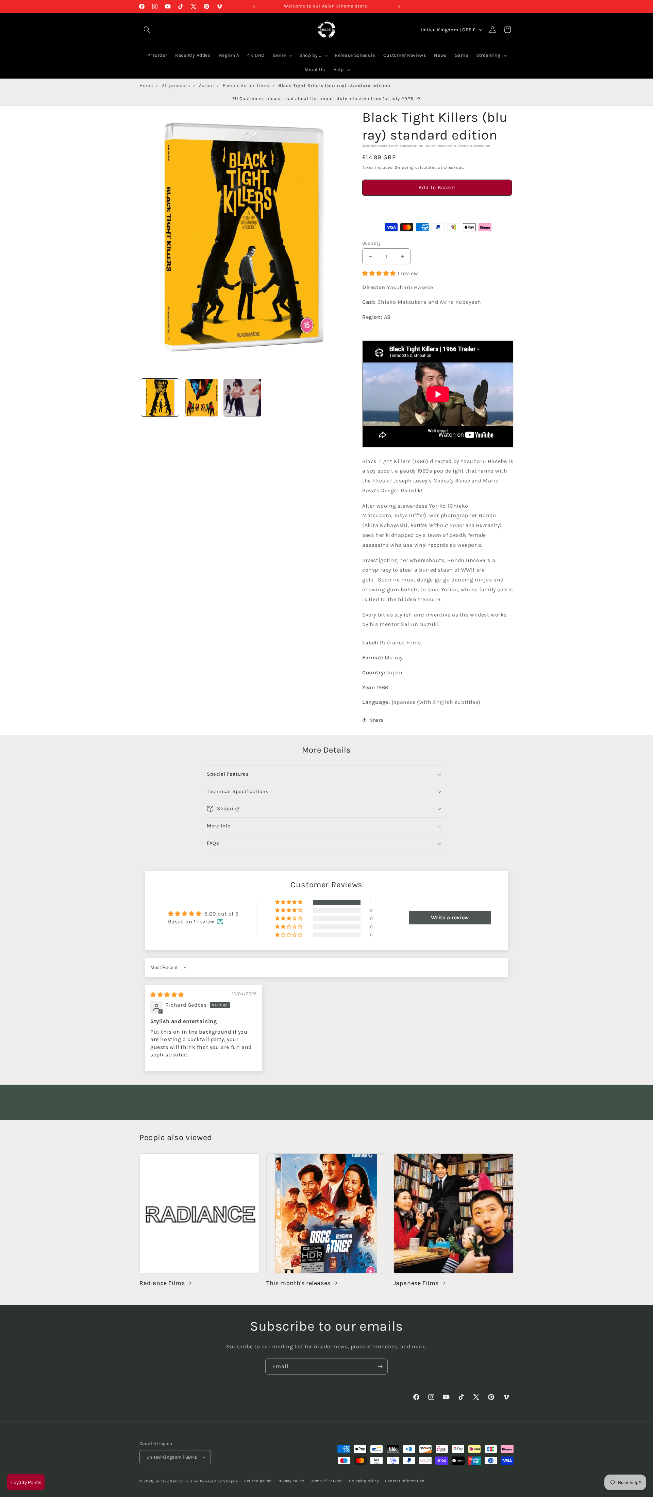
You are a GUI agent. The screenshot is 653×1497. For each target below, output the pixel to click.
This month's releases (298, 1283)
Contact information (404, 1481)
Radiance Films (162, 1283)
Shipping (404, 167)
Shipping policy (364, 1481)
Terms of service (326, 1481)
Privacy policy (291, 1481)
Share (376, 720)
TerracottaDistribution (177, 1481)
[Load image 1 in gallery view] (160, 397)
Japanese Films (416, 1283)
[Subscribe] (379, 1367)
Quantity (371, 243)
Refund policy (257, 1481)
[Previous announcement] (254, 6)
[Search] (146, 29)
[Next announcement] (398, 6)
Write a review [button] (450, 917)
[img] (167, 994)
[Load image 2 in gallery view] (201, 397)
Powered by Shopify (219, 1481)
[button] (437, 207)
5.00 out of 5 (221, 913)
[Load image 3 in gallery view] (242, 397)
